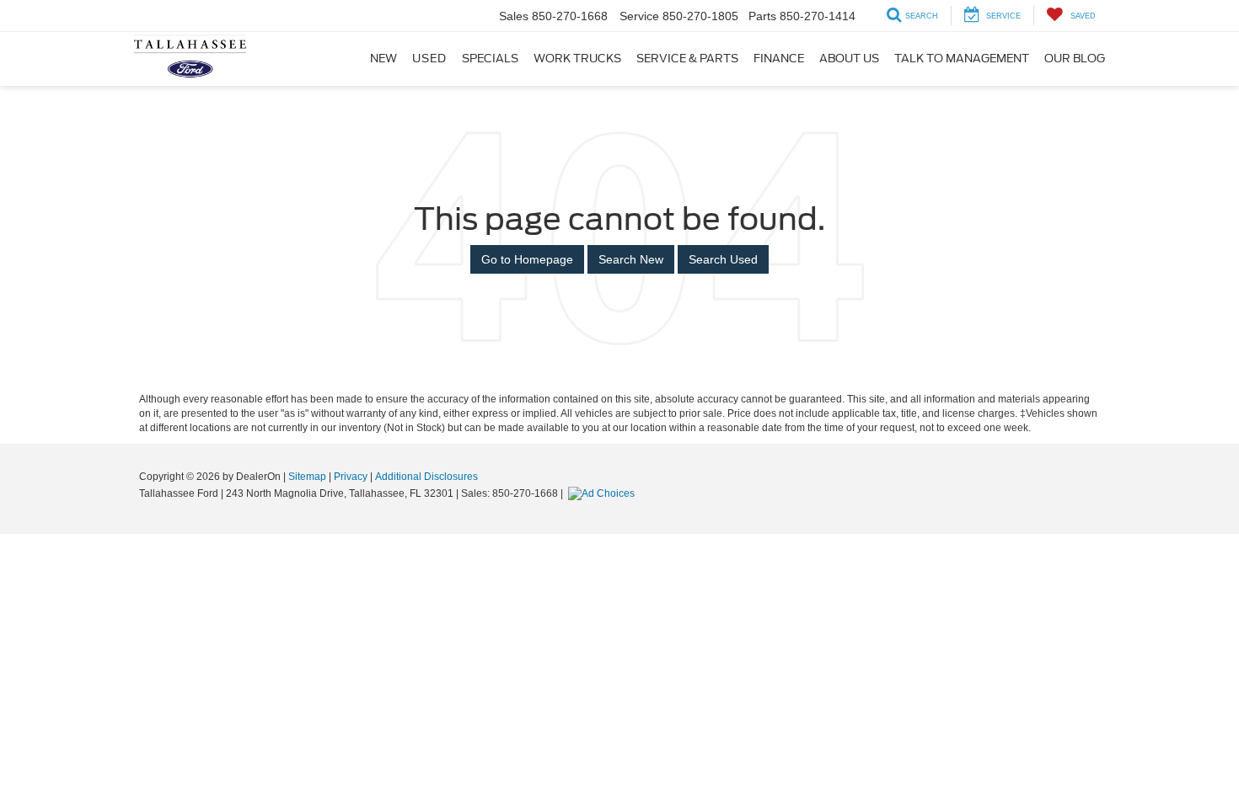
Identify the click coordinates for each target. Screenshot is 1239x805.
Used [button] (429, 58)
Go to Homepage (527, 259)
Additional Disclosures (426, 476)
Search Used (723, 259)
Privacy (350, 476)
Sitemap (307, 476)
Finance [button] (779, 58)
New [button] (383, 58)
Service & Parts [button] (687, 58)
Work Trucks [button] (577, 58)
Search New (630, 259)
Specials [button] (490, 58)
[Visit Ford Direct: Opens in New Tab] (603, 493)
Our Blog (1074, 58)
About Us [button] (849, 58)
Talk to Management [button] (961, 58)
